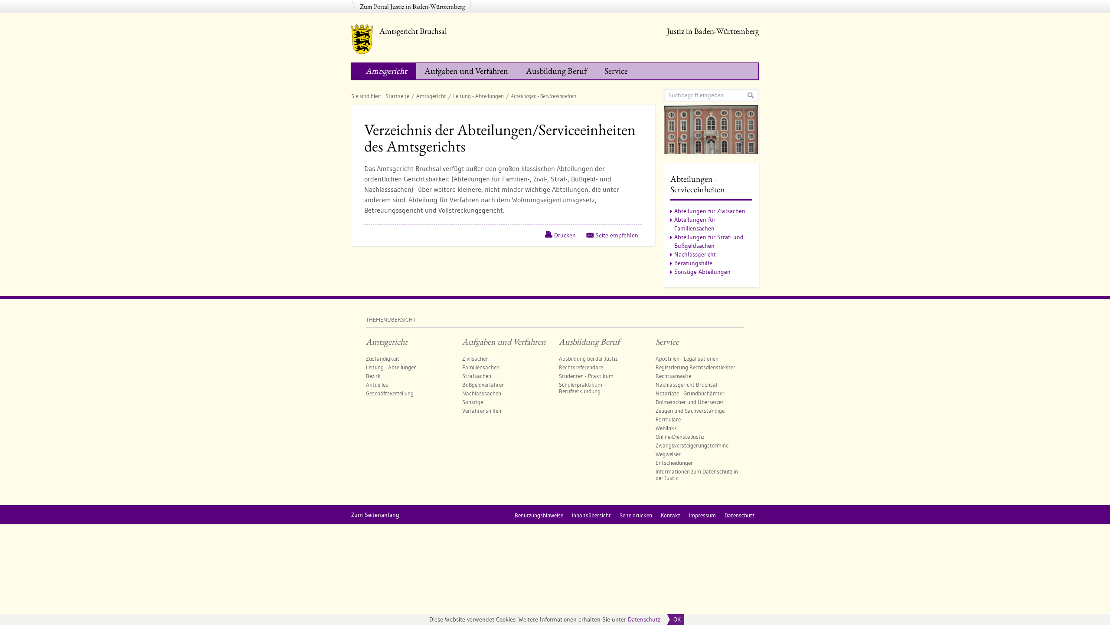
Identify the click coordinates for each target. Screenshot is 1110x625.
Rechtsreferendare (581, 367)
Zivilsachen (475, 358)
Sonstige (472, 401)
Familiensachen (481, 367)
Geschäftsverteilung (390, 393)
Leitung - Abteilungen (478, 95)
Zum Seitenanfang (375, 515)
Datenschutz (644, 619)
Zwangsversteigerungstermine (692, 445)
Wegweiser (668, 454)
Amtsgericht (386, 70)
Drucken (565, 235)
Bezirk (373, 375)
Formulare (668, 419)
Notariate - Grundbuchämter (690, 393)
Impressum (702, 515)
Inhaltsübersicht (591, 515)
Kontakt (670, 515)
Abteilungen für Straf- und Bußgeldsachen (709, 241)
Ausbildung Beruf (556, 70)
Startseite (397, 95)
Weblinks (666, 427)
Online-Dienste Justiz (680, 436)
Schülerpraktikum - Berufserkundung (582, 388)
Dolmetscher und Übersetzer (690, 401)
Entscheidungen (675, 462)
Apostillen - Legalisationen (687, 358)
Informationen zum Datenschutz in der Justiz (697, 474)
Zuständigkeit (382, 358)
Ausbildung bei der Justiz (588, 358)
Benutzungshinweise (539, 515)
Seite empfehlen (616, 235)
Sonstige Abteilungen (702, 272)
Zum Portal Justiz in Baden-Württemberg (412, 6)
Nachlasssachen (481, 393)
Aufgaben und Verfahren (466, 70)
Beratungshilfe (693, 263)
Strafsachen (476, 375)
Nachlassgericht (695, 254)
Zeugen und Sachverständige (690, 410)
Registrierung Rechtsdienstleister (695, 367)
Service (616, 70)
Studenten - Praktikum (586, 375)
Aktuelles (377, 384)
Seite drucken (636, 515)
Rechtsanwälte (673, 375)
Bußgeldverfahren (483, 384)
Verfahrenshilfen (481, 410)
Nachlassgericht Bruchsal (686, 384)
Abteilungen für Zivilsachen (709, 211)
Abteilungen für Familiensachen (694, 224)
